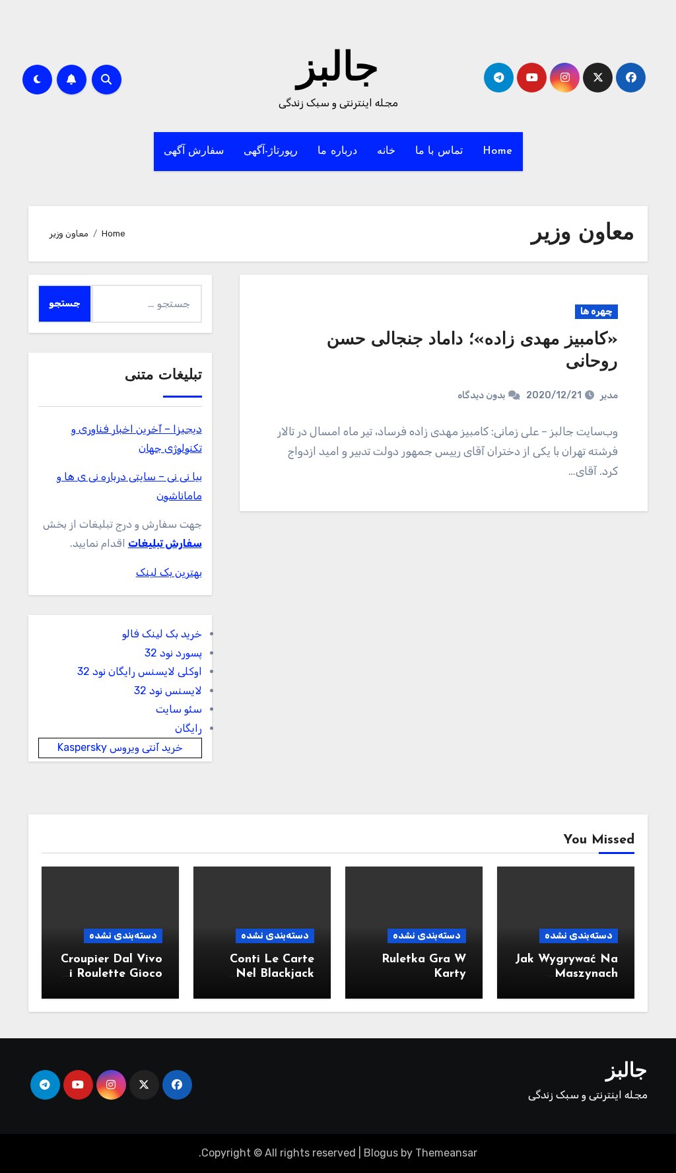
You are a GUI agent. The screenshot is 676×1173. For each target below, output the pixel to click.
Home (498, 151)
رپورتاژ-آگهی (271, 151)
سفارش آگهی (194, 151)
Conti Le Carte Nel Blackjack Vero (272, 974)
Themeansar (446, 1153)
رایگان (188, 728)
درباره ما (337, 151)
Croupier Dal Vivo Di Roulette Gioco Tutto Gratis (111, 974)
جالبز (338, 70)
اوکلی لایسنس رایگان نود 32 (139, 671)
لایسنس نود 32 (168, 690)
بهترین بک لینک (169, 572)
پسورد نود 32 (173, 653)
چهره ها (596, 311)
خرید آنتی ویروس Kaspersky (120, 747)
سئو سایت (179, 709)
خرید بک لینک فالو (162, 633)
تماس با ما (439, 151)
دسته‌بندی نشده (579, 935)
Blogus (381, 1153)
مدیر (609, 395)
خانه (386, 151)
